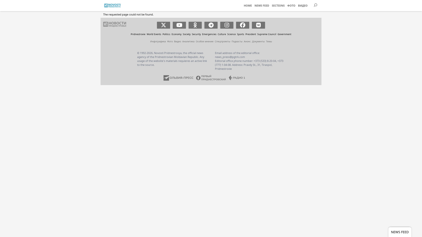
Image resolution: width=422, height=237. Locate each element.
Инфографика (158, 41)
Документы (258, 41)
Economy (176, 34)
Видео (303, 5)
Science (231, 34)
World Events (154, 34)
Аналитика (188, 41)
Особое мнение (204, 41)
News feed (262, 5)
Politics (166, 34)
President (250, 34)
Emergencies (209, 34)
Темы (269, 41)
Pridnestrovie (138, 34)
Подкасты (237, 41)
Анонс (247, 41)
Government (284, 34)
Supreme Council (266, 34)
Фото (291, 5)
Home (248, 5)
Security (196, 34)
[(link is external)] (163, 25)
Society (187, 34)
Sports (240, 34)
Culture (222, 34)
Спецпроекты (222, 41)
